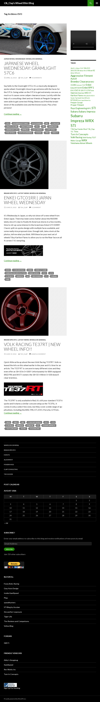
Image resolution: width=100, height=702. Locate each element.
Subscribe (9, 549)
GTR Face (9, 276)
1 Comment (36, 207)
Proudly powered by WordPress (15, 699)
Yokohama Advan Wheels (81, 143)
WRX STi (55, 133)
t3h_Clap (24, 78)
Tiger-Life (8, 616)
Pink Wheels (10, 133)
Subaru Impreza (49, 425)
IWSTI (6, 643)
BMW (8, 270)
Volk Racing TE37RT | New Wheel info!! (32, 347)
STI (46, 276)
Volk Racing (35, 428)
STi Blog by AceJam (12, 607)
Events (7, 455)
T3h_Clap (91, 129)
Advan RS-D (83, 70)
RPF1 (89, 108)
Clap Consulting (11, 469)
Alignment (8, 460)
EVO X (77, 90)
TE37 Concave (11, 428)
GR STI (83, 90)
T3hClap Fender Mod (79, 129)
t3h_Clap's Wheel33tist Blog (19, 3)
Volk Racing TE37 (89, 137)
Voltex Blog (8, 626)
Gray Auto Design (11, 588)
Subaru (39, 133)
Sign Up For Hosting (12, 688)
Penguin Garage (77, 103)
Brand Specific (10, 193)
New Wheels (37, 276)
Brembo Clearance (80, 81)
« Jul (6, 523)
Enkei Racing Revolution (16, 273)
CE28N (73, 85)
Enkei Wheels (34, 273)
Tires (76, 131)
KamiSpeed (8, 665)
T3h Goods (8, 474)
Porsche (30, 425)
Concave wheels (34, 422)
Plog (6, 598)
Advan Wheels (75, 73)
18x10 (8, 422)
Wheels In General (34, 59)
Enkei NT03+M (76, 88)
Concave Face (19, 270)
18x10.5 (87, 68)
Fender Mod (9, 464)
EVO (37, 126)
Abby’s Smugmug (11, 660)
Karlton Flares (77, 95)
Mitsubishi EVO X (89, 95)
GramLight (53, 126)
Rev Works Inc (10, 669)
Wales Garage (76, 141)
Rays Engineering (25, 133)
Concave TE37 (80, 85)
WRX (47, 133)
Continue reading (13, 114)
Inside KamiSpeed (11, 593)
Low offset (51, 129)
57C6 (8, 123)
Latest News (23, 193)
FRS (43, 126)
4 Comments (37, 78)
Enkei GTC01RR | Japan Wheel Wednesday (27, 200)
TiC (72, 132)
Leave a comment (38, 354)
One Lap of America (84, 100)
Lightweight (37, 129)
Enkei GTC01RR (41, 270)
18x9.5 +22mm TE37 (77, 68)
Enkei (30, 270)
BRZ (46, 123)
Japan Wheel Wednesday (14, 59)
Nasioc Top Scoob (76, 98)
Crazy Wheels (26, 126)
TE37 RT (23, 428)
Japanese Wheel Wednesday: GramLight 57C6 (30, 68)
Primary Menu (97, 3)
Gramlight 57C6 (12, 129)
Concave (55, 123)
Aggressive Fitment (21, 123)
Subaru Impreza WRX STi (82, 120)
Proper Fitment (77, 105)
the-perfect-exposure (13, 612)
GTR (51, 273)
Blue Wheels (37, 123)
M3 (28, 276)
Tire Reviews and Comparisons (16, 621)
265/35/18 (75, 70)
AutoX (74, 78)
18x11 (16, 422)
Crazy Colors (11, 126)
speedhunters (9, 602)
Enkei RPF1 (88, 87)
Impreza (25, 129)
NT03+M (74, 100)
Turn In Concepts (79, 134)
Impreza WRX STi (84, 93)
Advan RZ (91, 70)
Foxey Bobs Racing (11, 584)
